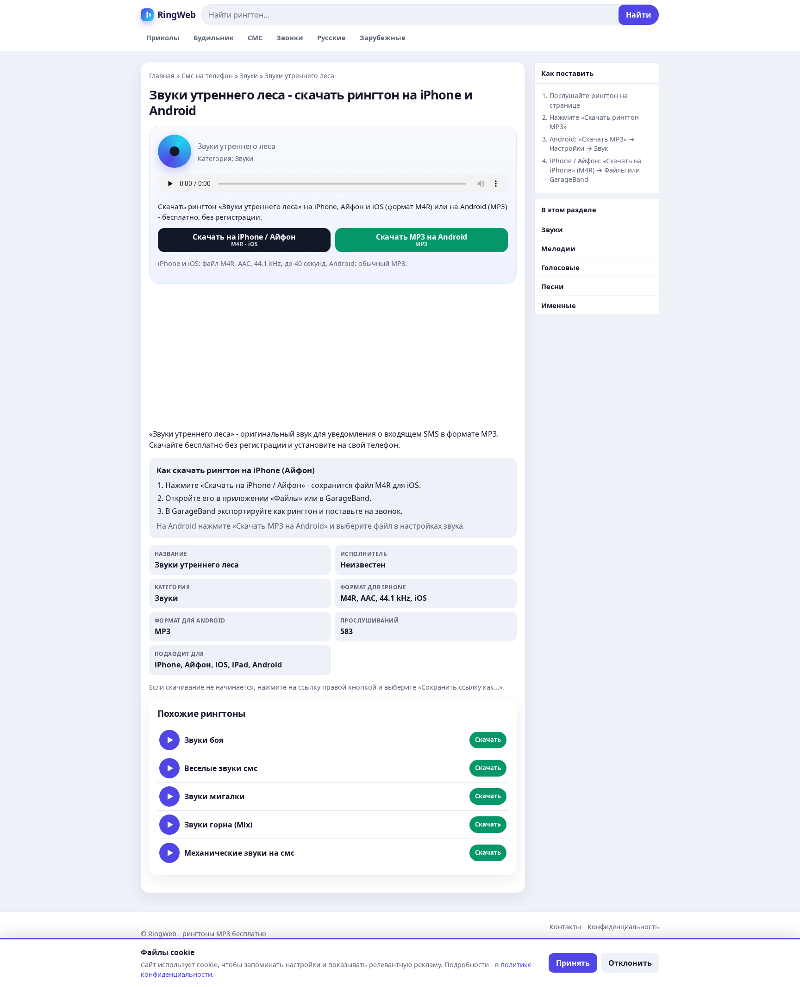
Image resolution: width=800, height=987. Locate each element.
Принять (573, 963)
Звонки (289, 37)
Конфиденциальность (623, 926)
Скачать (488, 739)
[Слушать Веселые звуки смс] (169, 768)
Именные (558, 305)
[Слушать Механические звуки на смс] (169, 853)
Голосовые (560, 267)
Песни (552, 286)
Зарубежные (383, 37)
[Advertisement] (333, 356)
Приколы (163, 37)
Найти (638, 15)
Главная (162, 75)
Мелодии (558, 248)
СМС (255, 37)
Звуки (249, 75)
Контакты (565, 926)
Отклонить (630, 963)
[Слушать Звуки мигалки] (169, 796)
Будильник (214, 37)
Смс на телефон (207, 75)
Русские (331, 37)
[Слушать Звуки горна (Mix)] (169, 824)
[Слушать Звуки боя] (169, 740)
